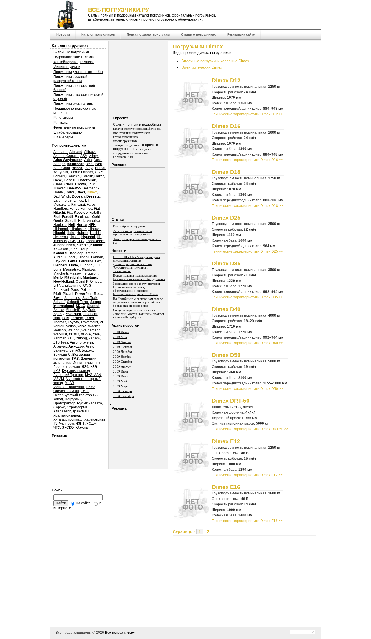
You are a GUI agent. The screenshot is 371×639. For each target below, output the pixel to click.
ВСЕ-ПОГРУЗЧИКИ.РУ (118, 10)
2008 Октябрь (122, 391)
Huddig (96, 233)
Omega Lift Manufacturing (77, 284)
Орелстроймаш (66, 391)
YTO (70, 338)
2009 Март (120, 386)
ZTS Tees (60, 342)
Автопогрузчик (82, 342)
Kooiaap (76, 253)
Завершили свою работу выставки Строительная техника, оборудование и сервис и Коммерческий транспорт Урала (136, 289)
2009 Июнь (121, 376)
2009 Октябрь (122, 361)
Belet (90, 164)
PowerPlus (83, 294)
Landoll (83, 257)
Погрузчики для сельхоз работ (78, 72)
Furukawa (82, 217)
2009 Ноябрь (122, 356)
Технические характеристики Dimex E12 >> (247, 475)
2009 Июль (120, 371)
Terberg (77, 318)
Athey (93, 156)
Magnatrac (71, 269)
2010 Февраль (122, 346)
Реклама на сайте (241, 34)
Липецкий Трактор (68, 375)
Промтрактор (64, 403)
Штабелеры (63, 137)
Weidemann (91, 330)
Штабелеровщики (68, 132)
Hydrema (60, 237)
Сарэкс (59, 407)
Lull (97, 265)
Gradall (70, 221)
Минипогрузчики (66, 67)
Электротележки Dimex (201, 67)
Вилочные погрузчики (71, 52)
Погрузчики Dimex (198, 46)
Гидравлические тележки (73, 57)
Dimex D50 (226, 355)
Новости (63, 34)
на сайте (83, 503)
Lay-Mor (59, 261)
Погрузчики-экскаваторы (73, 104)
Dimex (92, 192)
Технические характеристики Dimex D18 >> (247, 206)
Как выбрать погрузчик (129, 226)
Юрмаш (81, 428)
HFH (92, 225)
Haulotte (60, 225)
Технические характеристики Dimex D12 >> (247, 114)
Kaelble (83, 245)
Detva (70, 192)
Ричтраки (61, 123)
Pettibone (88, 290)
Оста (85, 391)
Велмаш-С (62, 355)
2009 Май (120, 381)
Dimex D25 (226, 217)
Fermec (86, 209)
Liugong (86, 265)
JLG (80, 241)
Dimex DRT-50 (231, 400)
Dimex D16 (226, 126)
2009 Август (122, 366)
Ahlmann (60, 152)
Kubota (70, 257)
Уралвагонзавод (66, 415)
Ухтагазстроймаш (68, 419)
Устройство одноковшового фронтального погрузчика (132, 232)
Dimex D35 (226, 263)
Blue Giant (61, 168)
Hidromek (61, 229)
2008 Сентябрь (123, 396)
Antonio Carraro (66, 156)
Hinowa (94, 229)
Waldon (74, 330)
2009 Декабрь (122, 351)
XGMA (86, 334)
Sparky (58, 314)
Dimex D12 (226, 80)
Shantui (93, 306)
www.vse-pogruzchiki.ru (130, 154)
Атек (89, 346)
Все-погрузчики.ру (120, 633)
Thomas (59, 322)
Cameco (73, 176)
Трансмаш (80, 411)
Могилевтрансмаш (68, 387)
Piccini (68, 294)
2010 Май (120, 337)
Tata (56, 318)
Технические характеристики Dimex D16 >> (247, 160)
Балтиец (60, 350)
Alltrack (90, 152)
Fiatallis (95, 213)
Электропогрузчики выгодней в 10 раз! (137, 240)
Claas (58, 184)
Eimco (78, 200)
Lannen (97, 257)
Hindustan (78, 229)
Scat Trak (89, 298)
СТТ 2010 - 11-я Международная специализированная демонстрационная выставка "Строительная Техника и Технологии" (136, 264)
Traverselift (89, 322)
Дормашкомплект (87, 363)
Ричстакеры (63, 118)
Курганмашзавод (76, 371)
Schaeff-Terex (78, 302)
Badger (59, 164)
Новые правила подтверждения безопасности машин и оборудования (139, 277)
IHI (99, 237)
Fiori (56, 217)
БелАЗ (74, 350)
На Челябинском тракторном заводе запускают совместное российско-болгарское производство (138, 302)
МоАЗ (69, 383)
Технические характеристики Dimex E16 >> (247, 521)
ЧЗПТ (80, 423)
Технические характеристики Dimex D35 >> (247, 297)
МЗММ (58, 379)
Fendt (74, 209)
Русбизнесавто (89, 403)
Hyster (75, 237)
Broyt (89, 168)
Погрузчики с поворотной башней (74, 88)
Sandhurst (72, 298)
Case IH (70, 180)
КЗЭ (93, 367)
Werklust (60, 334)
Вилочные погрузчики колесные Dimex (215, 61)
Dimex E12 (226, 441)
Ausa (98, 160)
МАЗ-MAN (93, 375)
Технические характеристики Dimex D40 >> (247, 343)
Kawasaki (61, 249)
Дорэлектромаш (66, 367)
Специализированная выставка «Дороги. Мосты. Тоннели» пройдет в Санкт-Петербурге (138, 313)
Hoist (71, 233)
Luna (57, 269)
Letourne (86, 261)
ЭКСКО (68, 428)
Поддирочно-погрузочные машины (74, 111)
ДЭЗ (85, 367)
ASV (83, 156)
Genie (58, 221)
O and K (82, 282)
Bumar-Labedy (81, 172)
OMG (87, 286)
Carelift (87, 176)
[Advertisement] (221, 576)
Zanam (94, 338)
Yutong (81, 338)
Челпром (66, 423)
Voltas (71, 326)
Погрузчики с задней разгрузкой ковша (70, 79)
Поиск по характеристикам (148, 34)
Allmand (75, 152)
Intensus (60, 241)
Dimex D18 (226, 172)
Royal (58, 298)
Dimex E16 (226, 487)
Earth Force (62, 200)
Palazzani (61, 290)
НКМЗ (90, 387)
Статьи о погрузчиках (198, 34)
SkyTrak (88, 310)
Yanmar (59, 338)
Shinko (58, 310)
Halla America (89, 221)
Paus (75, 290)
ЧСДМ (91, 423)
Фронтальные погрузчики (74, 127)
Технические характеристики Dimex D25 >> (247, 251)
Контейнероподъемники (73, 62)
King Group (79, 249)
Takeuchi (90, 314)
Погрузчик (73, 399)
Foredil (67, 217)
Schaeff (59, 302)
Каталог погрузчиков (98, 34)
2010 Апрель (122, 342)
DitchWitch (61, 196)
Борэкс (87, 350)
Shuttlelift (73, 310)
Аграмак (60, 346)
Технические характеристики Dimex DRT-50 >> (250, 429)
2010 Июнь (121, 332)
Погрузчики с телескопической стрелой (78, 97)
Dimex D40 (226, 309)
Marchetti (60, 273)
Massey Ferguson (84, 273)
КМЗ (56, 371)
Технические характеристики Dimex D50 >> (247, 389)
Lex (98, 261)
